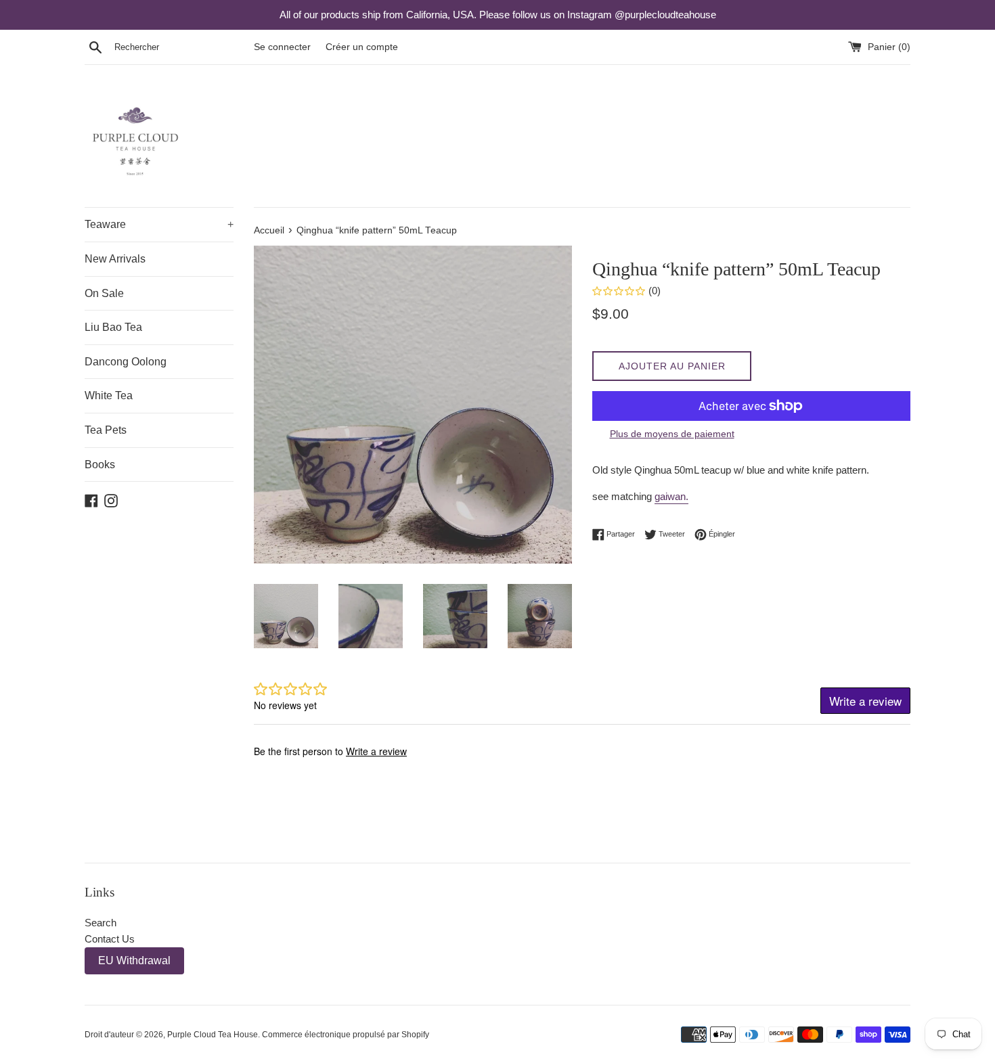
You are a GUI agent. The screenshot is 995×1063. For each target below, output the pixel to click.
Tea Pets (106, 430)
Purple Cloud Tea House (212, 1034)
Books (100, 464)
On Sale (104, 293)
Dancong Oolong (126, 361)
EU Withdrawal (134, 960)
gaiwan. (671, 496)
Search (100, 922)
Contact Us (110, 939)
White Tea (109, 395)
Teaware (159, 224)
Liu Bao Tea (113, 327)
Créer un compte (362, 47)
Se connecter (282, 47)
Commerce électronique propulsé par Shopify (345, 1034)
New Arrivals (115, 259)
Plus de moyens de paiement (672, 433)
